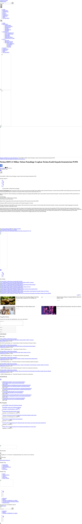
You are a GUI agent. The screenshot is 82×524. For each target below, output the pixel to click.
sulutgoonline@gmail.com (5, 460)
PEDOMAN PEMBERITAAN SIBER (9, 500)
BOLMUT (4, 13)
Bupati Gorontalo (5, 478)
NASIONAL (4, 16)
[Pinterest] (2, 493)
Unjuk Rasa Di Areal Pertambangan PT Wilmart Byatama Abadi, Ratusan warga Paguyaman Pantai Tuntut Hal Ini (24, 422)
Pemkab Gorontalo (17, 228)
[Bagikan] (1, 172)
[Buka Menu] (1, 7)
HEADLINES (5, 10)
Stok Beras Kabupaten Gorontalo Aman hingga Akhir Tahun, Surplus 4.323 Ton (15, 286)
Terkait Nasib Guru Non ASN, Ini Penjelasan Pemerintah (13, 399)
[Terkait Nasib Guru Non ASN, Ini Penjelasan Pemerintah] (13, 398)
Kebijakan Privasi (5, 502)
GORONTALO (5, 11)
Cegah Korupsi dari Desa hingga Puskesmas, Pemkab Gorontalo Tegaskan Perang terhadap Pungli (18, 288)
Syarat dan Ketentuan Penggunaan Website (10, 501)
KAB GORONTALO (16, 158)
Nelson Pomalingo (5, 474)
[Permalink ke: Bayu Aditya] (1, 166)
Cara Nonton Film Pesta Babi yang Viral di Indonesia (12, 392)
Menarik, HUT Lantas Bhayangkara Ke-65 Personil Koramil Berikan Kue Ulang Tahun (19, 426)
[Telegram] (2, 183)
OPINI (3, 17)
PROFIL (4, 499)
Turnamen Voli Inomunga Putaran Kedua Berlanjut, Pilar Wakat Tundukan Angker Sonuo (19, 415)
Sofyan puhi (4, 477)
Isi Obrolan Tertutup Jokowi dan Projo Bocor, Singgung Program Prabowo (16, 389)
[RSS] (2, 496)
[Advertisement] (9, 220)
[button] (12, 3)
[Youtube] (2, 494)
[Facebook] (2, 180)
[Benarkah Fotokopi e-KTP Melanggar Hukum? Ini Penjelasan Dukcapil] (16, 385)
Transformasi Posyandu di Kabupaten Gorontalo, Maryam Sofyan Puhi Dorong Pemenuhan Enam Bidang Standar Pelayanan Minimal (25, 293)
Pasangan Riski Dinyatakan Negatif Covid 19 (11, 411)
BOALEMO (4, 469)
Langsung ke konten (4, 0)
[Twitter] (3, 182)
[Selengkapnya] (0, 379)
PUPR (10, 228)
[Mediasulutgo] (3, 1)
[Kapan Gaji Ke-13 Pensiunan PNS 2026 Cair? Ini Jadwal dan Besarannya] (16, 394)
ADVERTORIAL (5, 18)
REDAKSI (4, 498)
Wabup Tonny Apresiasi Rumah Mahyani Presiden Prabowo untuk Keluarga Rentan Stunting (17, 284)
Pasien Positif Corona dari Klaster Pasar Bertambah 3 (12, 418)
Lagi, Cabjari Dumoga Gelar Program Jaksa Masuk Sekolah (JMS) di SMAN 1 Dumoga (17, 282)
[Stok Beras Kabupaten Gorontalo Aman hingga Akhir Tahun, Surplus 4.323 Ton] (8, 285)
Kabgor (3, 228)
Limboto (6, 228)
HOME (3, 9)
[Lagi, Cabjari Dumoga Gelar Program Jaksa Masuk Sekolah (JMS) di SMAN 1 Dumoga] (8, 281)
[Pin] (3, 185)
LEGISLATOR (5, 14)
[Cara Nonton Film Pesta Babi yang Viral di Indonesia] (13, 391)
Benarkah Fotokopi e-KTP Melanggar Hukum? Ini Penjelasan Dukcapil (16, 386)
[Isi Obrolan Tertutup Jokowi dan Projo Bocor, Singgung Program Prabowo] (17, 388)
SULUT (4, 12)
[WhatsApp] (2, 186)
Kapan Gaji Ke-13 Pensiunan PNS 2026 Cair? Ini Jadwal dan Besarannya (16, 395)
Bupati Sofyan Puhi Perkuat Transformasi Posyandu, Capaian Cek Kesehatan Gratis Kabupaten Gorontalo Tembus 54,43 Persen (24, 291)
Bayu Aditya (2, 168)
